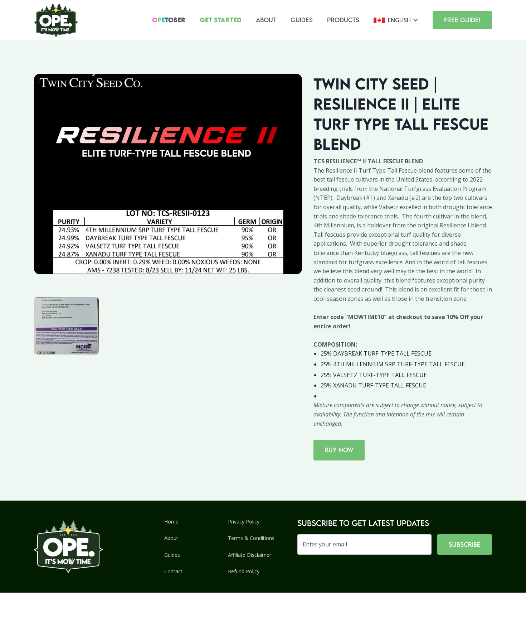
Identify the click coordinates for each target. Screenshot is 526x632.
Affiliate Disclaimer (249, 554)
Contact (173, 571)
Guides (302, 20)
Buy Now (339, 450)
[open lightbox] (66, 325)
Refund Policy (243, 571)
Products (343, 20)
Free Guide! (462, 20)
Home (171, 521)
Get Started (221, 20)
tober (168, 20)
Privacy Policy (243, 521)
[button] (395, 20)
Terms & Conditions (251, 538)
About (266, 20)
